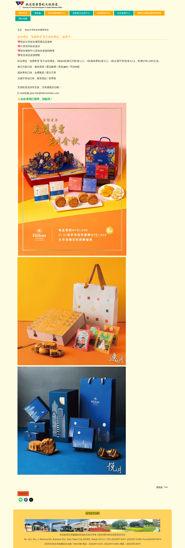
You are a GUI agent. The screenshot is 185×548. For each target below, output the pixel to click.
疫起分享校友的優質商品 (37, 30)
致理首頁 (23, 13)
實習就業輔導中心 (56, 13)
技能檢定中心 (103, 13)
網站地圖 (23, 18)
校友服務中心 (123, 13)
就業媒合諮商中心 (81, 13)
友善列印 (23, 493)
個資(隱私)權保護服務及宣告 (111, 535)
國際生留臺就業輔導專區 (149, 13)
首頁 (19, 30)
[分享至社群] (21, 500)
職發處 (37, 13)
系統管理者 (91, 535)
